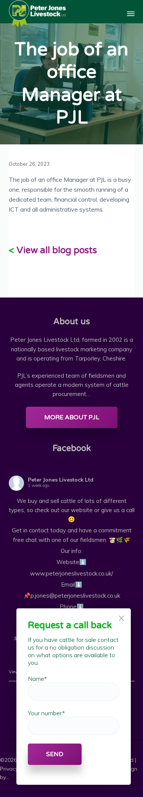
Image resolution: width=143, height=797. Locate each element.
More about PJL (71, 417)
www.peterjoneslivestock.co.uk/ (71, 573)
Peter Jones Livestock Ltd (60, 479)
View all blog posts (56, 250)
